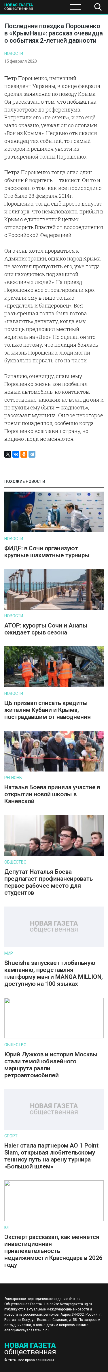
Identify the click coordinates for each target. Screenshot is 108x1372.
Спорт (11, 1136)
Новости (13, 53)
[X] (7, 454)
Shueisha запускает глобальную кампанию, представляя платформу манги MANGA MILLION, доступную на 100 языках (53, 973)
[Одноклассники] (23, 454)
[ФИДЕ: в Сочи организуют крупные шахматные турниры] (54, 531)
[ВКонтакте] (15, 454)
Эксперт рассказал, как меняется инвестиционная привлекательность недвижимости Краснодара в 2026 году (53, 1250)
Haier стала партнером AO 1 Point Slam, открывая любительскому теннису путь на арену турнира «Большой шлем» (51, 1156)
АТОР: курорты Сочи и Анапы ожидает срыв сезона (46, 629)
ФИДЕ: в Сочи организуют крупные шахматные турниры (47, 552)
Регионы (13, 777)
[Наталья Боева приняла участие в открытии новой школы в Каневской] (54, 770)
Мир (8, 953)
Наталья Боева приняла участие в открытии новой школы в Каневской (52, 794)
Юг (7, 1227)
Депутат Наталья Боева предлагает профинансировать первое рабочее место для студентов (48, 882)
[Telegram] (32, 454)
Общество (49, 8)
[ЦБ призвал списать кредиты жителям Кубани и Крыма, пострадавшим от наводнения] (54, 686)
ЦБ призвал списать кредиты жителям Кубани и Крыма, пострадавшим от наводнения (47, 710)
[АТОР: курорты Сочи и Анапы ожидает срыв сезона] (54, 608)
